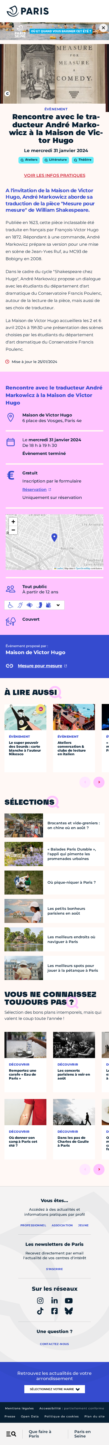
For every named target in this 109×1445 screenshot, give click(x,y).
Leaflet (59, 568)
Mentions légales (19, 1408)
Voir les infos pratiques (54, 175)
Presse (9, 1416)
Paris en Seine (82, 1434)
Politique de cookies (61, 1416)
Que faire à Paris (40, 1434)
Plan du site (94, 1416)
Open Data (30, 1416)
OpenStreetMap (83, 568)
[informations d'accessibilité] (34, 605)
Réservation (34, 489)
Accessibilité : (71, 1408)
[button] (54, 537)
